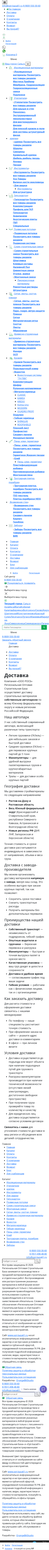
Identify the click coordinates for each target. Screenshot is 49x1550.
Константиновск (26, 613)
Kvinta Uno (23, 404)
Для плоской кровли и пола (29, 128)
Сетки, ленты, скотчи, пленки (22, 1212)
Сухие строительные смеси (28, 246)
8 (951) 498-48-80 (38, 1253)
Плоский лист (21, 427)
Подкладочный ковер (25, 368)
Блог (12, 564)
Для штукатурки (22, 192)
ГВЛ (15, 222)
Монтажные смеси (25, 276)
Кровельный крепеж (25, 154)
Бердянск (18, 610)
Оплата (10, 15)
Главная (14, 541)
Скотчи (17, 324)
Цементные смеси (23, 270)
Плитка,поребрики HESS (27, 498)
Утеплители (20, 98)
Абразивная (20, 330)
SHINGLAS (22, 421)
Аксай (12, 606)
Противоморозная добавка (29, 471)
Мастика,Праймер (23, 81)
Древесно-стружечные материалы (25, 1215)
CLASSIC (21, 394)
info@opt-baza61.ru (12, 5)
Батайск (20, 606)
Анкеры (17, 161)
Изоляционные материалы (28, 67)
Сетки (16, 317)
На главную (14, 9)
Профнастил (20, 431)
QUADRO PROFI (25, 411)
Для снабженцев (19, 567)
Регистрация (11, 43)
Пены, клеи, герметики (25, 441)
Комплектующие (23, 206)
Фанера (17, 351)
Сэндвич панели (22, 434)
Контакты (12, 22)
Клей (17, 458)
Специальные (21, 225)
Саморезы (19, 151)
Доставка (11, 12)
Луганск (26, 616)
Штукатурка (20, 290)
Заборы (17, 525)
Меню (13, 59)
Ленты (17, 327)
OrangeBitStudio (25, 1380)
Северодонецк (17, 623)
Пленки (17, 314)
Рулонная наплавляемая (27, 388)
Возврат (11, 25)
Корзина (8, 1548)
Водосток (19, 371)
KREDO (21, 401)
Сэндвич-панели (22, 515)
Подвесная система (24, 243)
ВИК (15, 535)
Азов (6, 606)
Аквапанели (20, 215)
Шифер (17, 385)
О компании (13, 18)
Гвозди (17, 164)
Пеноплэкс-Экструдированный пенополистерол (24, 115)
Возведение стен (18, 502)
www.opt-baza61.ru (18, 1335)
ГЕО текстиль (20, 495)
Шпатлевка (19, 260)
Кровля (17, 357)
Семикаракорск (33, 623)
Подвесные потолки (24, 229)
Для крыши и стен (23, 108)
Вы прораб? (13, 28)
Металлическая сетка (25, 320)
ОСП (15, 354)
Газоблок (18, 521)
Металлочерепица (24, 391)
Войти (8, 41)
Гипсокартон (20, 195)
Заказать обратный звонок (16, 639)
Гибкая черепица (24, 418)
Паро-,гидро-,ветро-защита (29, 310)
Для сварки (20, 185)
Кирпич (17, 518)
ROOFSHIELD (24, 424)
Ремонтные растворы (25, 286)
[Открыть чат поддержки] (43, 1389)
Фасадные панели (23, 437)
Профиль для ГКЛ (23, 209)
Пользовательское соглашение (19, 1377)
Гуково (38, 610)
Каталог (14, 544)
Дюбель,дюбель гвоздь (26, 158)
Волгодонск (29, 610)
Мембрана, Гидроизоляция (29, 84)
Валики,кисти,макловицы (28, 182)
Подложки (19, 94)
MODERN (22, 408)
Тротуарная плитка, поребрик (22, 1238)
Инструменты (21, 168)
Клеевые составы (23, 263)
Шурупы (17, 148)
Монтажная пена (23, 474)
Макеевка (35, 616)
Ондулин (18, 414)
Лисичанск (16, 616)
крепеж (13, 138)
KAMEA (21, 398)
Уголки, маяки (21, 273)
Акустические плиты (25, 219)
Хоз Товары (19, 178)
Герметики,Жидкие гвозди (29, 455)
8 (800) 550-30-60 (31, 5)
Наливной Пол (21, 267)
